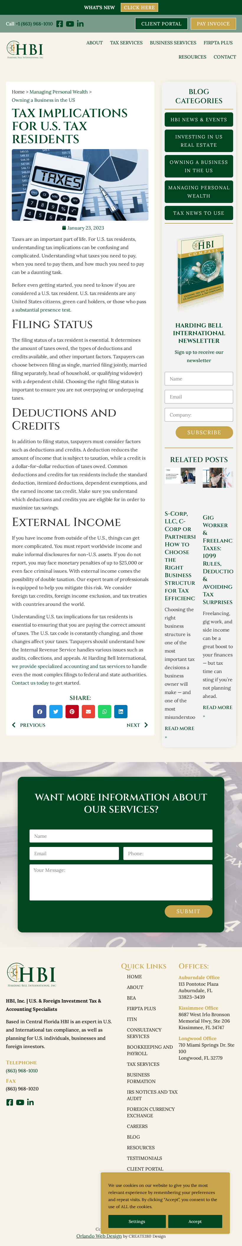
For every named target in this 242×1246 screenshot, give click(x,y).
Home (134, 976)
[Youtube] (69, 24)
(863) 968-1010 (22, 1071)
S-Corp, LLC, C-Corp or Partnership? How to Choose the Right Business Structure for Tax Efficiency (186, 556)
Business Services (173, 43)
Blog (133, 1137)
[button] (39, 711)
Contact (225, 57)
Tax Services (126, 43)
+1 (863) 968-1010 (34, 24)
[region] (165, 1203)
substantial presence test (42, 310)
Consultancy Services (144, 1033)
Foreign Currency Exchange (151, 1112)
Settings (137, 1221)
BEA (131, 998)
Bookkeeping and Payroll (150, 1050)
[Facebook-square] (59, 24)
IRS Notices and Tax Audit (152, 1095)
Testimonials (144, 1158)
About (94, 43)
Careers (137, 1126)
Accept (195, 1221)
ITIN (132, 1019)
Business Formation (141, 1078)
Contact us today (30, 683)
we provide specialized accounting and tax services (68, 666)
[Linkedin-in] (80, 24)
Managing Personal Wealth (59, 92)
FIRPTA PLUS (218, 43)
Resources (192, 57)
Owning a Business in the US (43, 100)
